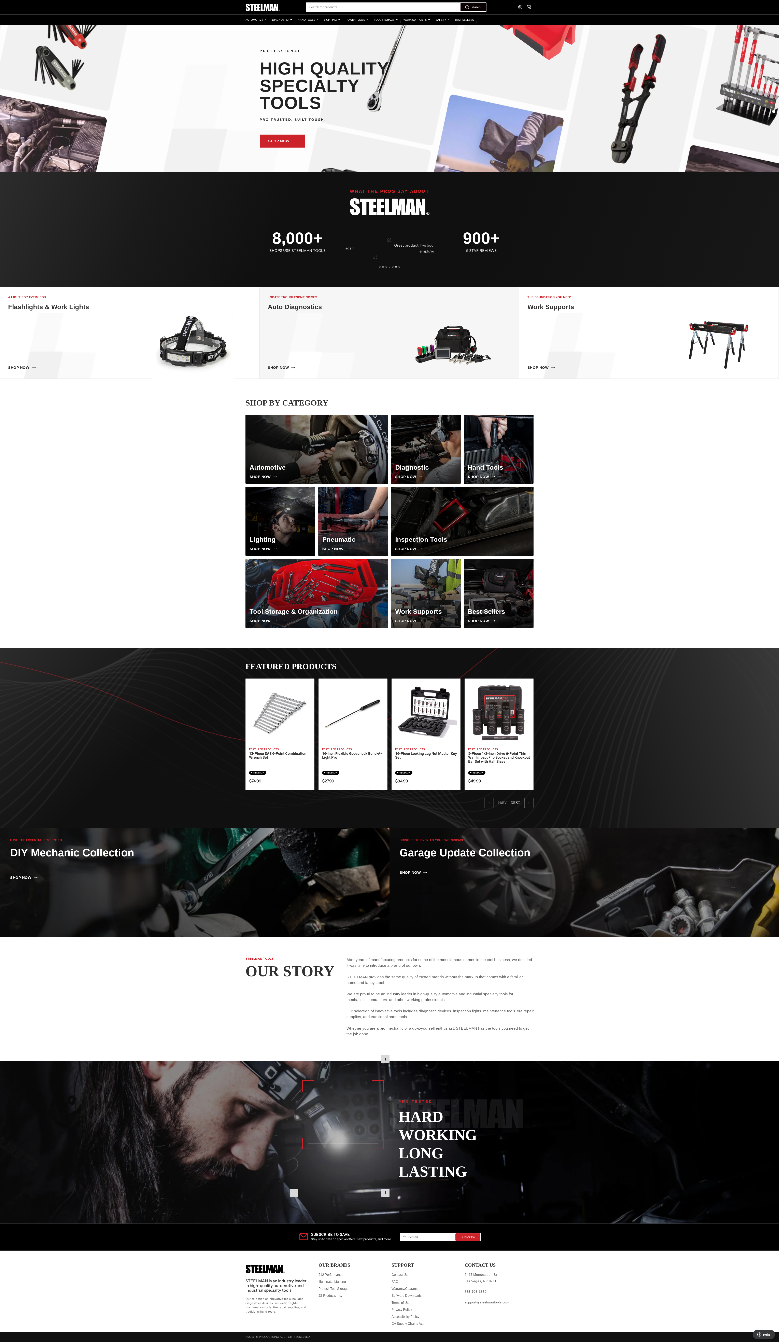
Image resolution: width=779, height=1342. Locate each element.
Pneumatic (338, 539)
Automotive (254, 19)
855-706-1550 (475, 1291)
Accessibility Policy (405, 1316)
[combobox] (396, 7)
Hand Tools (306, 19)
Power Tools (355, 19)
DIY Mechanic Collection (72, 853)
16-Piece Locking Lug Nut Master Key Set (426, 755)
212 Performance (330, 1274)
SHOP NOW (278, 141)
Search (476, 7)
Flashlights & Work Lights (48, 307)
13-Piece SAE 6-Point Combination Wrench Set (277, 755)
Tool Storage (384, 19)
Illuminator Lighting (332, 1281)
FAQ (395, 1281)
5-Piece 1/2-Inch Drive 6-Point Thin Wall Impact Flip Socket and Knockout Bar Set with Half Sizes (499, 758)
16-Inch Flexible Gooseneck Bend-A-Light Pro (352, 755)
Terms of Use (401, 1302)
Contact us (480, 1265)
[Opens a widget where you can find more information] (764, 1335)
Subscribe (468, 1237)
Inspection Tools (421, 539)
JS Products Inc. (330, 1295)
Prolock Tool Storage (333, 1288)
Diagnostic (280, 19)
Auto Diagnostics (295, 307)
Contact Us (400, 1274)
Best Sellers (464, 19)
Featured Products (264, 749)
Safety (441, 19)
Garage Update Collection (465, 853)
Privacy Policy (402, 1309)
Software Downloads (407, 1295)
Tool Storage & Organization (294, 611)
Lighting (330, 19)
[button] (380, 267)
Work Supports (415, 19)
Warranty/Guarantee (406, 1288)
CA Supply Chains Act (407, 1323)
